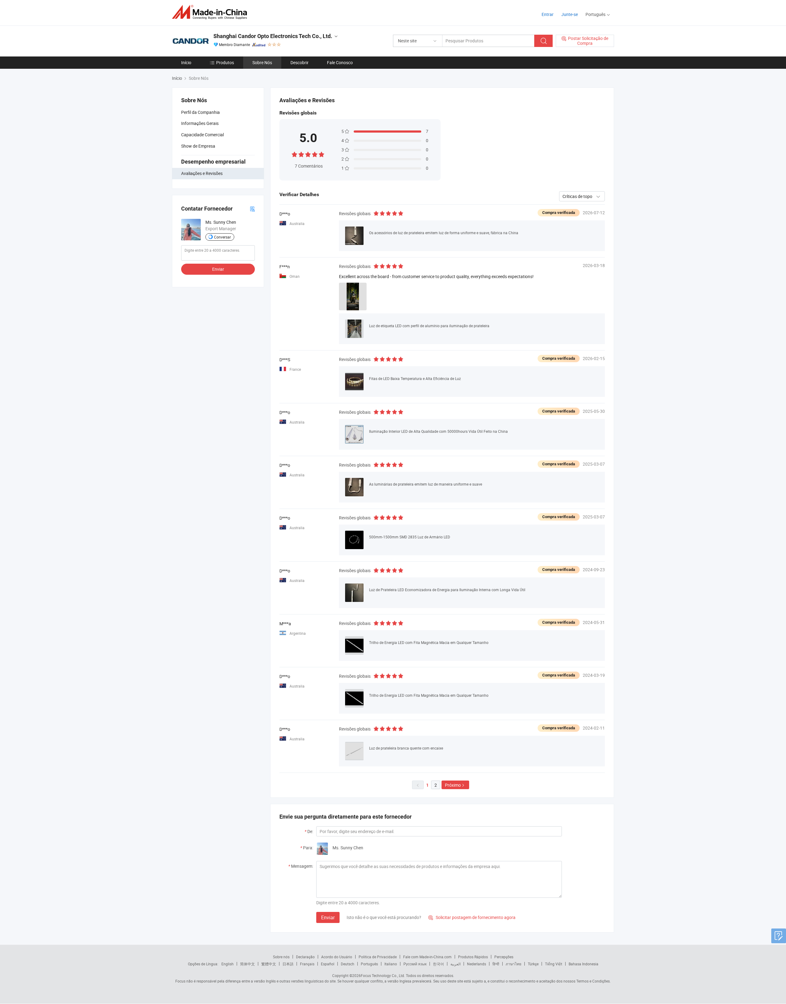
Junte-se (569, 14)
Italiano (390, 963)
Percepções (503, 956)
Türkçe (533, 963)
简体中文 (247, 963)
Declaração (305, 956)
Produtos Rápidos (473, 956)
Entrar (548, 14)
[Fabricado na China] (211, 12)
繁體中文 (268, 963)
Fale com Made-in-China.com (427, 956)
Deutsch (347, 963)
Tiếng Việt (553, 963)
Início (186, 62)
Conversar (222, 237)
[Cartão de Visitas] (252, 208)
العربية (455, 963)
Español (327, 963)
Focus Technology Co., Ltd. (383, 975)
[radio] (294, 154)
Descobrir (299, 62)
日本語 (288, 963)
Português (369, 963)
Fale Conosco (340, 62)
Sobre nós (281, 956)
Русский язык (414, 963)
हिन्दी (495, 963)
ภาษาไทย (513, 963)
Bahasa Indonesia (583, 963)
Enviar (218, 269)
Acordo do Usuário (336, 956)
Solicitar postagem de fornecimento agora (472, 917)
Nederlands (476, 963)
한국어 (438, 963)
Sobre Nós (262, 62)
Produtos (225, 62)
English (227, 963)
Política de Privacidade (378, 956)
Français (307, 963)
